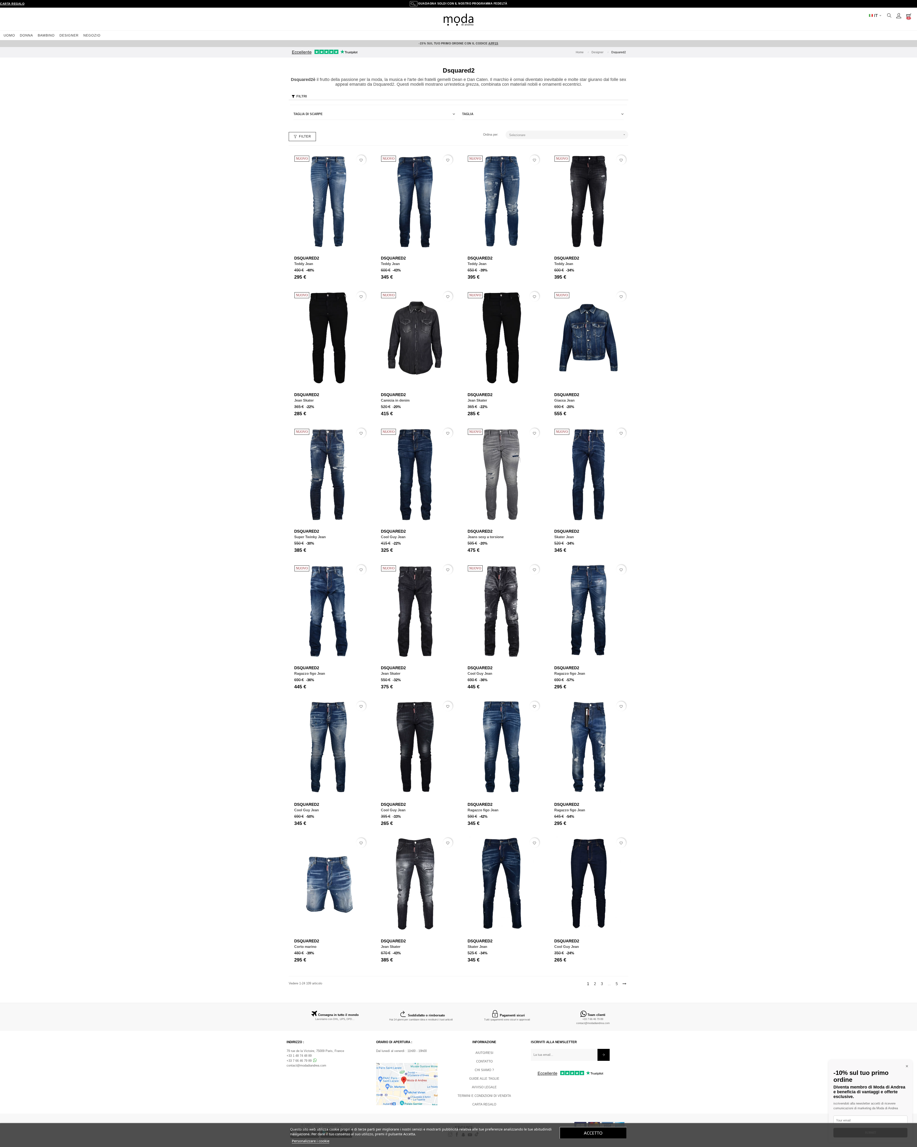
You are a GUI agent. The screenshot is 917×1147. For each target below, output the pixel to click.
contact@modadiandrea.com (593, 1023)
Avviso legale (484, 1087)
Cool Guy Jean (393, 537)
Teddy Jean (303, 264)
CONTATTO (484, 1061)
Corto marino (305, 947)
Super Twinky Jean (310, 537)
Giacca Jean (564, 400)
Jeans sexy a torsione (486, 537)
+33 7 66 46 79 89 (592, 1019)
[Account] (898, 15)
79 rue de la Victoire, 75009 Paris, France (315, 1051)
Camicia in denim (395, 400)
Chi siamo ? (484, 1070)
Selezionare (567, 135)
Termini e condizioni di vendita (484, 1096)
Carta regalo (12, 3)
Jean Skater (304, 400)
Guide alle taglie (484, 1078)
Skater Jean (564, 537)
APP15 (493, 43)
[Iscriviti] (603, 1055)
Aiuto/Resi (484, 1053)
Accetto (593, 1133)
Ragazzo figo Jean (309, 673)
